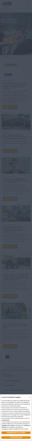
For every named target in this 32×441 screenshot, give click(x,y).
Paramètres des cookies (16, 433)
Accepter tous (16, 437)
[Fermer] (29, 397)
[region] (16, 417)
